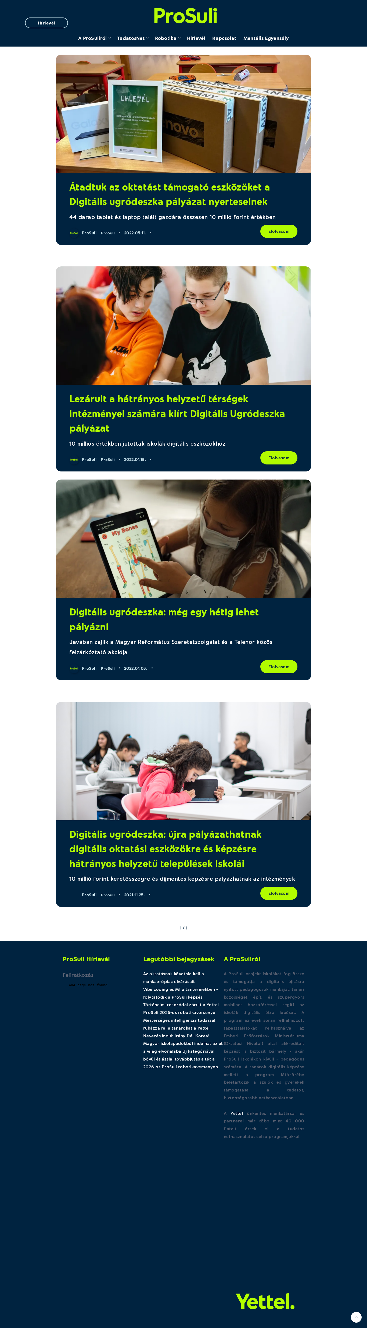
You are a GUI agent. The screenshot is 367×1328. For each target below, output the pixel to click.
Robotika (166, 38)
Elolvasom (279, 231)
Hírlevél (46, 22)
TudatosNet (131, 38)
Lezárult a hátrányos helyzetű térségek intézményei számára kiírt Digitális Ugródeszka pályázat (177, 413)
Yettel (237, 1113)
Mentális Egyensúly (266, 38)
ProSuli (183, 14)
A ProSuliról (92, 38)
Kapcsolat (224, 38)
